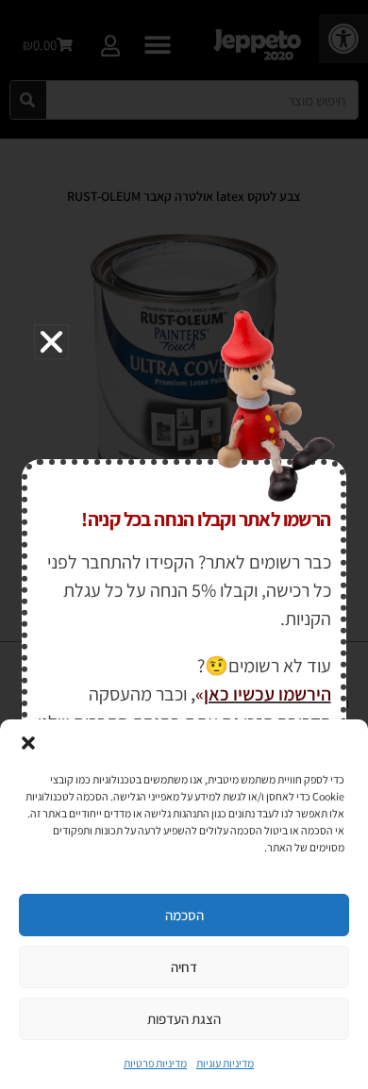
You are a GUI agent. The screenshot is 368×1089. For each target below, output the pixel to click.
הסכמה (184, 915)
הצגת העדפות (184, 1019)
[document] (184, 544)
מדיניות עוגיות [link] (225, 1063)
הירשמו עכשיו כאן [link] (267, 694)
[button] (28, 743)
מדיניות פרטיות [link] (155, 1063)
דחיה (184, 967)
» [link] (199, 694)
